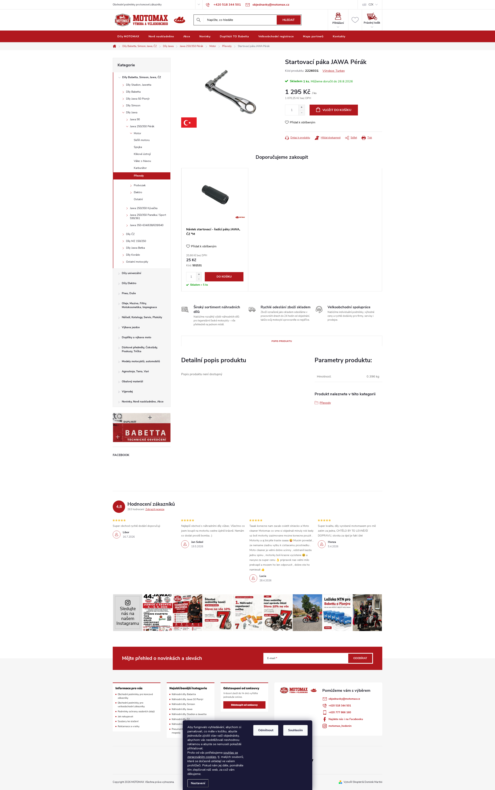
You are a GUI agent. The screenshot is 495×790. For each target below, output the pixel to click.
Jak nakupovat (125, 716)
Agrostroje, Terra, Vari (135, 371)
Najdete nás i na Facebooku (346, 719)
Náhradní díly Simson (183, 704)
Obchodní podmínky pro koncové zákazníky (137, 4)
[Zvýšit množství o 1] (301, 107)
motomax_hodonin (340, 726)
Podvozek (140, 185)
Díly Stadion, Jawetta (138, 85)
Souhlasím (295, 730)
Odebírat (360, 658)
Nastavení (198, 783)
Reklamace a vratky (129, 726)
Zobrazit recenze (154, 509)
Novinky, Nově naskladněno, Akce (142, 401)
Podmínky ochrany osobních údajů (136, 711)
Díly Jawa (131, 112)
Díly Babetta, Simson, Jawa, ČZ (141, 77)
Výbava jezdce (131, 327)
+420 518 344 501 (340, 705)
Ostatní (138, 199)
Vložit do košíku (337, 110)
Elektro (138, 192)
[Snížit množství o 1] (301, 112)
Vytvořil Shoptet (353, 782)
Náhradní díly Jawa (182, 709)
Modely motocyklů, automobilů (141, 361)
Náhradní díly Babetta (184, 694)
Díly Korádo (133, 255)
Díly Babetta (133, 92)
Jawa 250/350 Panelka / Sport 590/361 (148, 216)
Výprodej (127, 391)
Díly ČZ (130, 234)
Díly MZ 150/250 (136, 241)
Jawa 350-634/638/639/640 (146, 225)
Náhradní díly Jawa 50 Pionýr (187, 699)
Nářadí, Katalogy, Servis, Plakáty (142, 317)
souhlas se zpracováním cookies (212, 755)
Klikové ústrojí (142, 154)
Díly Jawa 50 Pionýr (138, 99)
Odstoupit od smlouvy (244, 704)
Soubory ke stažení (128, 721)
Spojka (138, 147)
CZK (371, 4)
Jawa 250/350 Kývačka (143, 208)
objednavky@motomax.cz (344, 699)
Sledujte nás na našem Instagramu (127, 616)
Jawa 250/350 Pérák (142, 126)
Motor (137, 133)
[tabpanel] (214, 229)
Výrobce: (334, 71)
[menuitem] (128, 37)
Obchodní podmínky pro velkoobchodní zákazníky (131, 704)
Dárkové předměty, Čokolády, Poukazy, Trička (140, 349)
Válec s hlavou (142, 161)
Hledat (288, 20)
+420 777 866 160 (340, 712)
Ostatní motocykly (137, 262)
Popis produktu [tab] (281, 341)
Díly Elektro (129, 283)
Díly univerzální (131, 273)
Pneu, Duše (129, 293)
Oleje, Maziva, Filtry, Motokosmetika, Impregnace (139, 305)
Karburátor (140, 168)
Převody (139, 176)
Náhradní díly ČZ (181, 719)
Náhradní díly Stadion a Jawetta (189, 714)
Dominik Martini (373, 782)
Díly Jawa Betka (135, 248)
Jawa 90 (135, 119)
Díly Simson (133, 105)
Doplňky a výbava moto (136, 337)
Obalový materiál (132, 381)
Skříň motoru (142, 140)
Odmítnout (265, 730)
